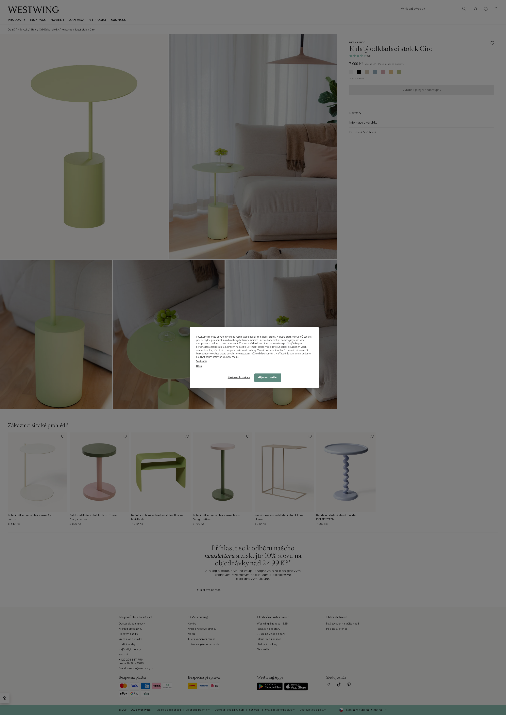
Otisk (199, 366)
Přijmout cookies (268, 377)
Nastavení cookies (239, 377)
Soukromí (201, 361)
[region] (254, 357)
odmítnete (295, 353)
